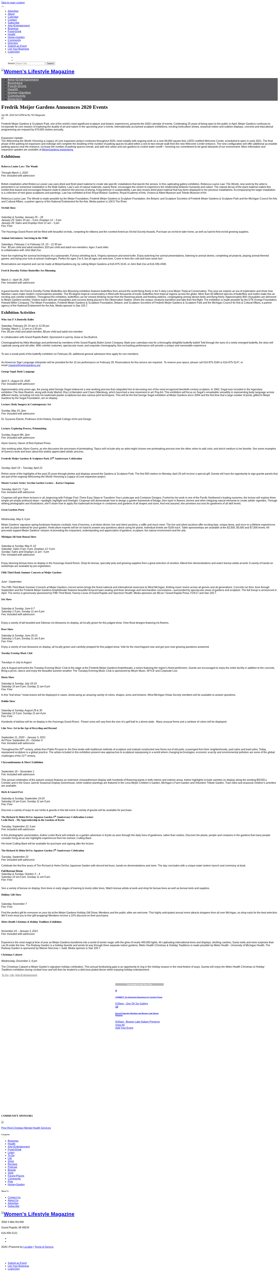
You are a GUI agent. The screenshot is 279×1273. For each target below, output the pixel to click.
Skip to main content (13, 2)
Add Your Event (124, 1027)
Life (12, 975)
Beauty (12, 1170)
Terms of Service (44, 1247)
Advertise (13, 11)
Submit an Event (17, 46)
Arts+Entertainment (19, 25)
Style (11, 1172)
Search (11, 63)
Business (13, 28)
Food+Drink (14, 31)
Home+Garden (16, 37)
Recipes (12, 1164)
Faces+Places (16, 1175)
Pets (10, 1181)
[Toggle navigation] (2, 6)
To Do (5, 975)
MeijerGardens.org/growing (58, 149)
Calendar (13, 17)
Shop (11, 1161)
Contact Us (14, 1197)
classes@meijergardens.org (24, 365)
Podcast (12, 1167)
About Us (13, 1200)
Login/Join (14, 51)
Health (11, 34)
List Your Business (18, 49)
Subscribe (13, 22)
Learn (11, 1152)
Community (14, 40)
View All (120, 1025)
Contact (12, 19)
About (11, 14)
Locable (28, 1247)
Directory (13, 43)
